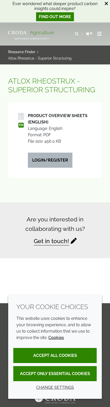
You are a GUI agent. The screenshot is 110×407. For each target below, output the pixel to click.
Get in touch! (51, 241)
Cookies (56, 337)
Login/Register (50, 160)
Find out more (55, 16)
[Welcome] (31, 33)
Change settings (55, 387)
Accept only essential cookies (55, 373)
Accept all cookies (55, 355)
